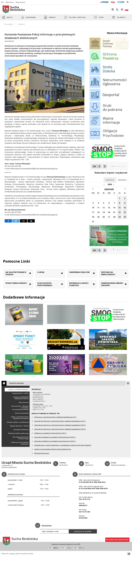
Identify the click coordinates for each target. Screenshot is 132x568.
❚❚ (94, 166)
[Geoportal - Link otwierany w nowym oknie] (109, 100)
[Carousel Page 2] (111, 166)
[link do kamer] (122, 9)
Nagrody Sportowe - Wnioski (19, 426)
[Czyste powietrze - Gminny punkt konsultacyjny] (24, 339)
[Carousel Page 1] (109, 166)
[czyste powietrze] (66, 364)
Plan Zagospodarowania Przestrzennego (21, 437)
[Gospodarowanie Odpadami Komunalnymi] (24, 364)
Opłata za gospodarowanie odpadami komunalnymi (20, 417)
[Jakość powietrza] (108, 339)
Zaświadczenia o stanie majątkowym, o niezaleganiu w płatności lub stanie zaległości (62, 445)
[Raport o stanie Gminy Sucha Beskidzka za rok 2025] (24, 314)
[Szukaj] (112, 9)
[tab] (122, 179)
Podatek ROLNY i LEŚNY (20, 393)
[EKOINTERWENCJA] (66, 339)
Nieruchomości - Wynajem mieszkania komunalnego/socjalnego (20, 407)
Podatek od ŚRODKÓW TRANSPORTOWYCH (21, 398)
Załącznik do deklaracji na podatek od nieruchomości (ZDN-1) (55, 437)
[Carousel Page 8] (123, 166)
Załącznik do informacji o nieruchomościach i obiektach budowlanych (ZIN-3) (60, 429)
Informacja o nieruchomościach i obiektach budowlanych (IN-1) (55, 417)
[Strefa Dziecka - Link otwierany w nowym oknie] (109, 74)
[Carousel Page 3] (113, 166)
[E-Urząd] (104, 2)
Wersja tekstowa (20, 2)
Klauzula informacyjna (41, 453)
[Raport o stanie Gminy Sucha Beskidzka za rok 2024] (66, 314)
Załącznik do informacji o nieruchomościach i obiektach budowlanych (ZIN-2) (60, 425)
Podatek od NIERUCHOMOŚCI (18, 389)
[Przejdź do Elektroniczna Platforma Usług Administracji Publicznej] (120, 2)
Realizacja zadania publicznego (18, 433)
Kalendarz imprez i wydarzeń (111, 172)
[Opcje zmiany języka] (126, 9)
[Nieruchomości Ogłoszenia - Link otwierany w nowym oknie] (109, 87)
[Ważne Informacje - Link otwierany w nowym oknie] (109, 125)
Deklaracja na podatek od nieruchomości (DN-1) (50, 433)
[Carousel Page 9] (125, 166)
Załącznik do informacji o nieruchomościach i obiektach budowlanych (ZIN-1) (60, 421)
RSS (2, 2)
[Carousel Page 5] (117, 166)
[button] (117, 9)
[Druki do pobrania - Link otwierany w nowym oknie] (109, 113)
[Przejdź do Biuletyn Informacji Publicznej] (112, 2)
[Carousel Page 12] (119, 250)
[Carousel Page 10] (127, 249)
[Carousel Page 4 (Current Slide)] (115, 166)
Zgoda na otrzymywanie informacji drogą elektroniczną (52, 449)
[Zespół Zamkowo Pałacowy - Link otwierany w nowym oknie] (109, 48)
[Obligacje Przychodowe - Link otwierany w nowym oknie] (109, 138)
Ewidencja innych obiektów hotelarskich (20, 443)
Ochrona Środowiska (22, 413)
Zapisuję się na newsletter (82, 531)
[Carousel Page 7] (121, 166)
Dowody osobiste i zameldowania (18, 422)
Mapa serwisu (10, 2)
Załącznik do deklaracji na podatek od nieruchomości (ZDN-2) (55, 441)
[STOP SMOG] (108, 314)
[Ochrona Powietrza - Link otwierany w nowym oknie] (109, 61)
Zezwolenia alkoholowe (21, 429)
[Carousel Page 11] (117, 250)
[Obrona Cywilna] (108, 364)
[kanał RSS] (127, 2)
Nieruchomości (24, 402)
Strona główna (9, 24)
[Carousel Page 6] (119, 166)
